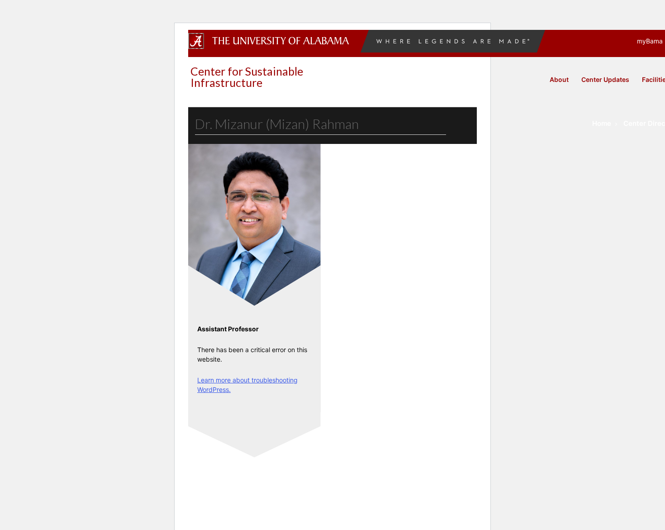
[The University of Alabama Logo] (283, 41)
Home (601, 123)
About (559, 79)
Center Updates (605, 79)
